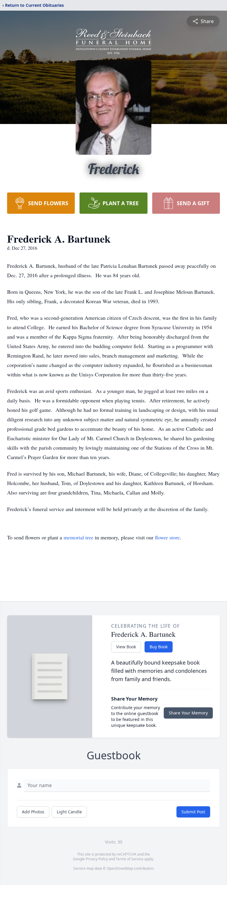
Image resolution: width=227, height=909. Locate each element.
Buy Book (159, 646)
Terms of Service (129, 858)
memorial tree (78, 537)
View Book (126, 646)
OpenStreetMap (120, 868)
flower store (167, 537)
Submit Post (193, 812)
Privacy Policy (97, 858)
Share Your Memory (188, 713)
